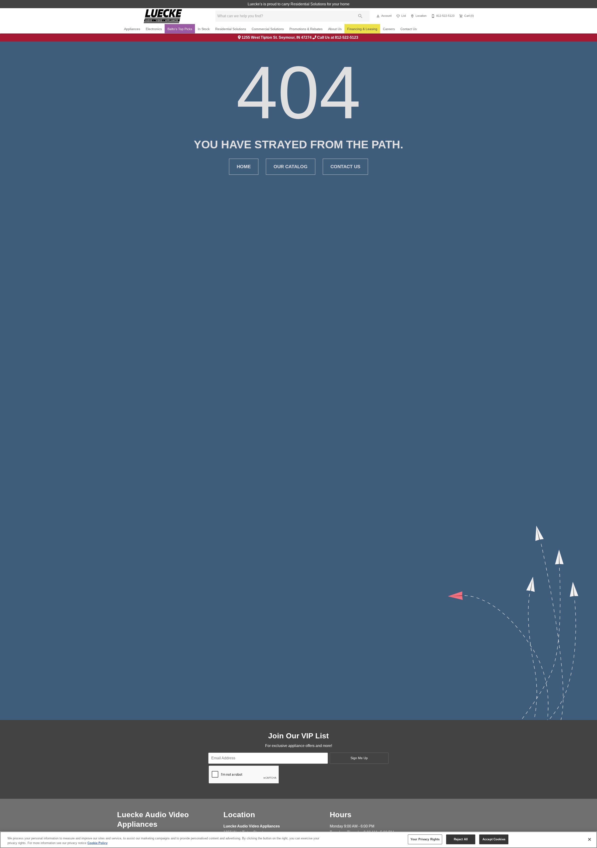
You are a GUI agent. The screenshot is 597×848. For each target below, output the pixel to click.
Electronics (154, 29)
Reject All (461, 839)
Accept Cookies (493, 839)
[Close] (589, 839)
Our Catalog (291, 166)
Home (244, 166)
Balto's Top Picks (179, 29)
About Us (335, 29)
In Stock (204, 29)
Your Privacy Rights (425, 839)
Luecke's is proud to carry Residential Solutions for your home (299, 4)
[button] (378, 16)
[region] (298, 839)
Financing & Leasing (362, 29)
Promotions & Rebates (306, 29)
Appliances (132, 29)
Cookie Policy (97, 843)
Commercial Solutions (268, 29)
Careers (389, 29)
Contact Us (408, 29)
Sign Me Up (359, 758)
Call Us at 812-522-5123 (337, 37)
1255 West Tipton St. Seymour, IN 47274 (276, 37)
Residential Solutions (230, 29)
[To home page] (163, 16)
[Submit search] (360, 16)
